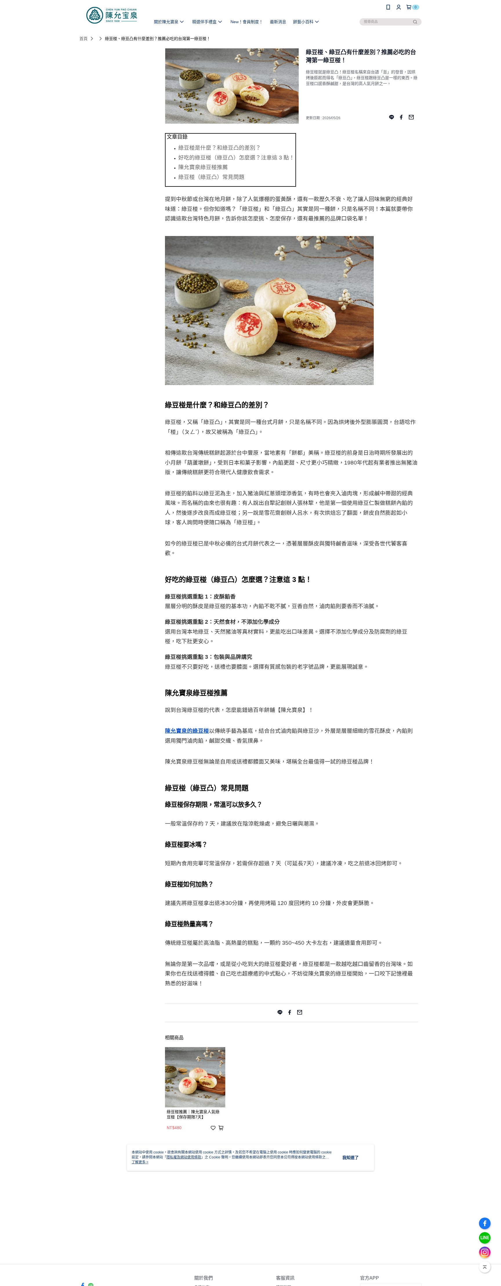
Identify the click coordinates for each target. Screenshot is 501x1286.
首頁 (83, 38)
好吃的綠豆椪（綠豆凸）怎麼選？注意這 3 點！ (236, 158)
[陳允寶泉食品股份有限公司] (111, 15)
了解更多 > (140, 1162)
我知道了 (350, 1157)
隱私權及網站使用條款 (183, 1157)
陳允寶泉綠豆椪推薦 (203, 167)
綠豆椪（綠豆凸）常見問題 (211, 177)
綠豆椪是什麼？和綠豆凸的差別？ (219, 148)
